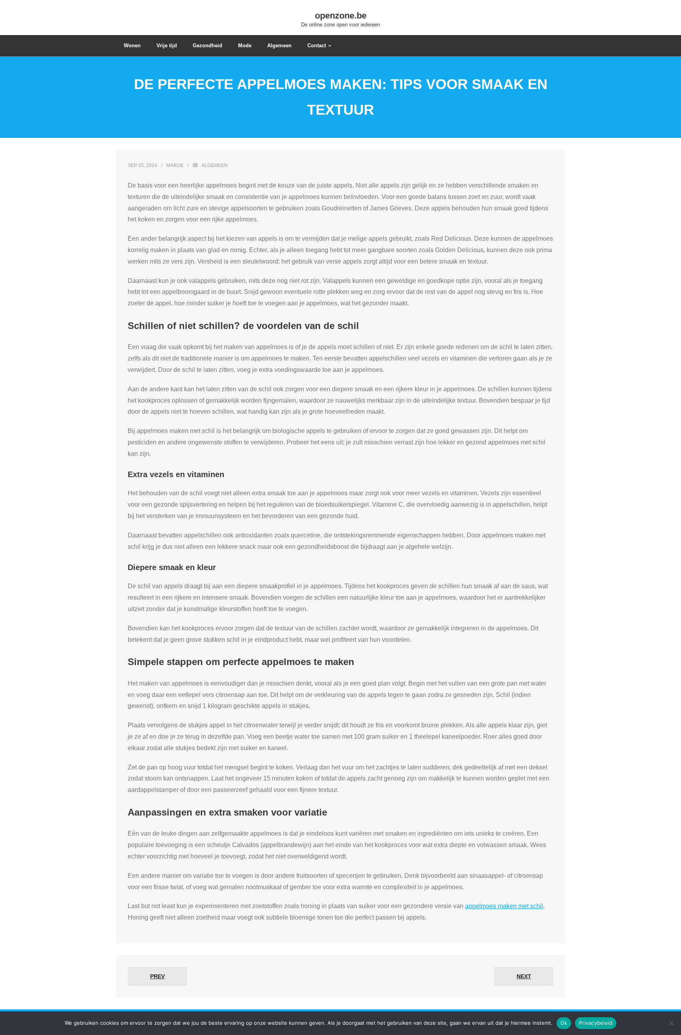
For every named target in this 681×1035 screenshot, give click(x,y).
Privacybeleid (595, 1023)
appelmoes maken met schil (504, 906)
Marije (175, 165)
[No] (671, 1023)
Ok (564, 1023)
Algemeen (214, 165)
